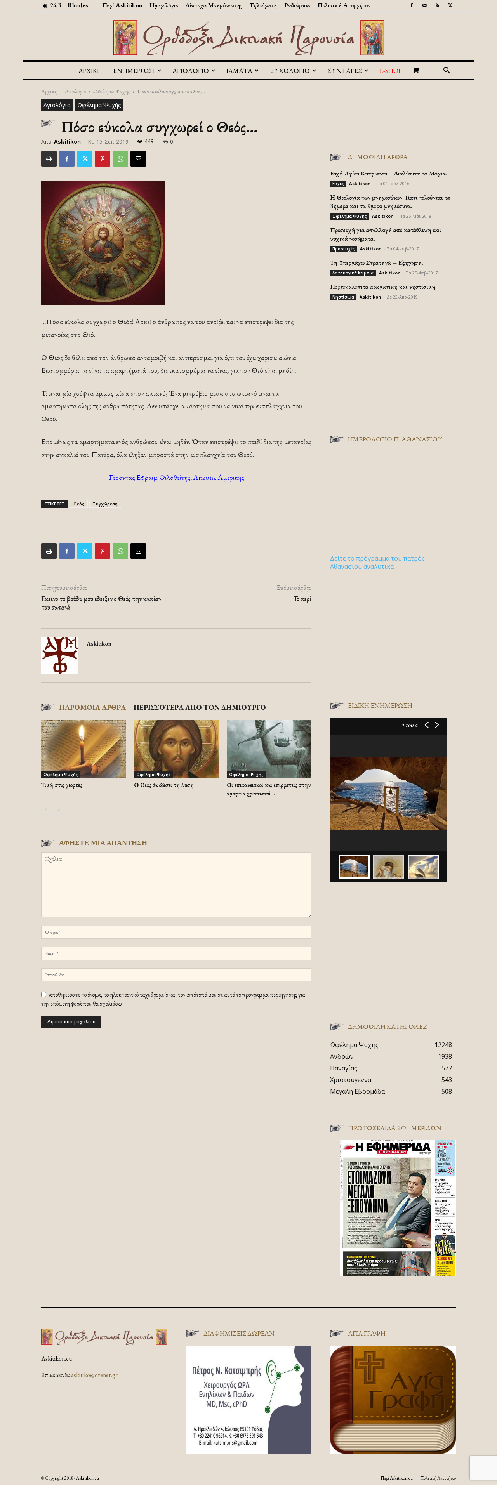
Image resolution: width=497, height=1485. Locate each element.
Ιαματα (239, 70)
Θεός (78, 504)
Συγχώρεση (105, 504)
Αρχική (90, 70)
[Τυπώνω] (49, 159)
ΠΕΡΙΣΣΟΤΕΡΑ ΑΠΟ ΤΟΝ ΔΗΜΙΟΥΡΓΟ (200, 707)
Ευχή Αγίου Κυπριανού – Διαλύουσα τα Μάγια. (388, 173)
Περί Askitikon (122, 5)
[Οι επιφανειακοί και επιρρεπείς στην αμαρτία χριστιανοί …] (269, 749)
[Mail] (424, 5)
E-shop (390, 70)
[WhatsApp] (120, 159)
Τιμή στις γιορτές (61, 785)
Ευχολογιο (290, 70)
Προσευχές (343, 249)
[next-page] (58, 810)
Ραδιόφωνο (297, 5)
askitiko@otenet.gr (94, 1375)
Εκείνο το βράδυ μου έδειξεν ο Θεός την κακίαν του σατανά (101, 602)
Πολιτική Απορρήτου (344, 5)
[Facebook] (411, 5)
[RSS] (437, 5)
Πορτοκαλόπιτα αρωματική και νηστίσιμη (382, 287)
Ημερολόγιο (163, 5)
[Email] (138, 159)
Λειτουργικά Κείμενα (353, 273)
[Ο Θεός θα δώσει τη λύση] (176, 749)
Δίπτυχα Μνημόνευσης (214, 5)
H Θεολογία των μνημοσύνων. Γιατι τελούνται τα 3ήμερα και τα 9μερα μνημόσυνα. (390, 201)
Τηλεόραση (263, 5)
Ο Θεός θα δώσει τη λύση (164, 785)
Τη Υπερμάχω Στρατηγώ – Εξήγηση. (376, 263)
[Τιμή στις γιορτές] (83, 749)
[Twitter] (450, 5)
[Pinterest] (102, 159)
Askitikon (67, 141)
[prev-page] (46, 810)
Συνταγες (344, 70)
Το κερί (302, 598)
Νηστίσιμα (343, 297)
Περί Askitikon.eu (397, 1478)
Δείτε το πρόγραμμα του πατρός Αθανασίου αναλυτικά (377, 562)
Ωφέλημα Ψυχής (111, 91)
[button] (446, 71)
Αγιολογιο (190, 70)
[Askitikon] (248, 37)
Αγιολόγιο (75, 91)
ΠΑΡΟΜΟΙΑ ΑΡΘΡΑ (92, 707)
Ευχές (338, 183)
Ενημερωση (134, 70)
